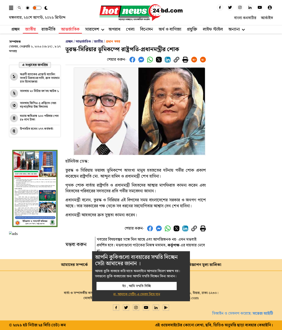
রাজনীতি (48, 29)
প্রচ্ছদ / (70, 41)
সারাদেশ (92, 29)
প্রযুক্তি (192, 29)
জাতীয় (98, 41)
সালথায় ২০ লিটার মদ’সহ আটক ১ (39, 91)
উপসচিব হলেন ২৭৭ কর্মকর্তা (36, 128)
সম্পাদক (15, 41)
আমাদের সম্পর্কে (74, 265)
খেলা (130, 29)
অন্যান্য (234, 29)
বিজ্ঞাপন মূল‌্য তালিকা (204, 265)
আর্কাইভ (267, 18)
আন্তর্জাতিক (70, 29)
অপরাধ (114, 29)
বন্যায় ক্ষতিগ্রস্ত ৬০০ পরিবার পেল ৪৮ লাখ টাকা (39, 118)
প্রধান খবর (113, 41)
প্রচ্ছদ (15, 29)
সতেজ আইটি (262, 313)
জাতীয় (30, 29)
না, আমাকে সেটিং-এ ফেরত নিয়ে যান (136, 294)
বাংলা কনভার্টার (245, 18)
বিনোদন (146, 29)
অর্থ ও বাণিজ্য (170, 29)
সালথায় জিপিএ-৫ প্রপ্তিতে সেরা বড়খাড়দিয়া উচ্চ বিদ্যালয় (38, 105)
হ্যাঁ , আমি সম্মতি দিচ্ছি (136, 286)
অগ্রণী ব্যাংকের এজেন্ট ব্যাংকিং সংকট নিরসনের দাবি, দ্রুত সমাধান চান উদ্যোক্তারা (39, 78)
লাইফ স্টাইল (213, 29)
